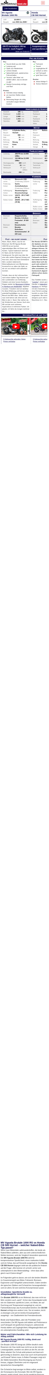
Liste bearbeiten (10, 8)
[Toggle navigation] (43, 3)
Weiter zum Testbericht (22, 51)
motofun (35, 282)
